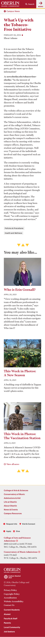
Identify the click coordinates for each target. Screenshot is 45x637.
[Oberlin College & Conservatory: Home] (10, 4)
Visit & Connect (28, 524)
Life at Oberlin (10, 502)
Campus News (13, 11)
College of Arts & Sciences (16, 490)
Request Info (11, 524)
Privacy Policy (10, 590)
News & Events (11, 509)
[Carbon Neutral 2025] (22, 577)
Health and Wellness (13, 233)
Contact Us (9, 605)
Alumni (7, 614)
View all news (12, 464)
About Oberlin (10, 506)
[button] (29, 4)
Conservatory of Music (14, 494)
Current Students (12, 610)
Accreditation (10, 597)
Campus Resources (13, 513)
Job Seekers (9, 631)
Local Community (12, 627)
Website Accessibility (13, 601)
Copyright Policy (12, 594)
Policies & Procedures (14, 228)
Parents (7, 623)
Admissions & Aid (12, 498)
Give (18, 531)
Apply (8, 531)
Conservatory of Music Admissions (21, 552)
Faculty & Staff (10, 618)
